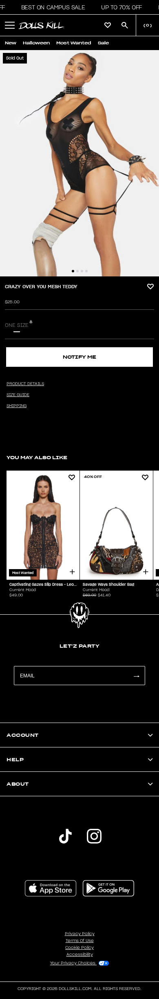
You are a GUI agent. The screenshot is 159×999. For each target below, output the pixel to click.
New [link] (10, 43)
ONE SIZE (17, 325)
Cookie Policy (79, 948)
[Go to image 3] (82, 271)
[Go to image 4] (86, 271)
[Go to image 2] (77, 271)
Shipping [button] (16, 406)
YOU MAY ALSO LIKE (37, 457)
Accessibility (79, 955)
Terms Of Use (80, 941)
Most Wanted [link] (73, 43)
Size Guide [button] (18, 395)
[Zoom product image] (79, 163)
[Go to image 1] (73, 271)
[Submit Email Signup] (136, 675)
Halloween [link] (36, 43)
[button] (51, 7)
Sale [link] (103, 43)
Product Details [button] (25, 384)
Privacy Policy (80, 934)
